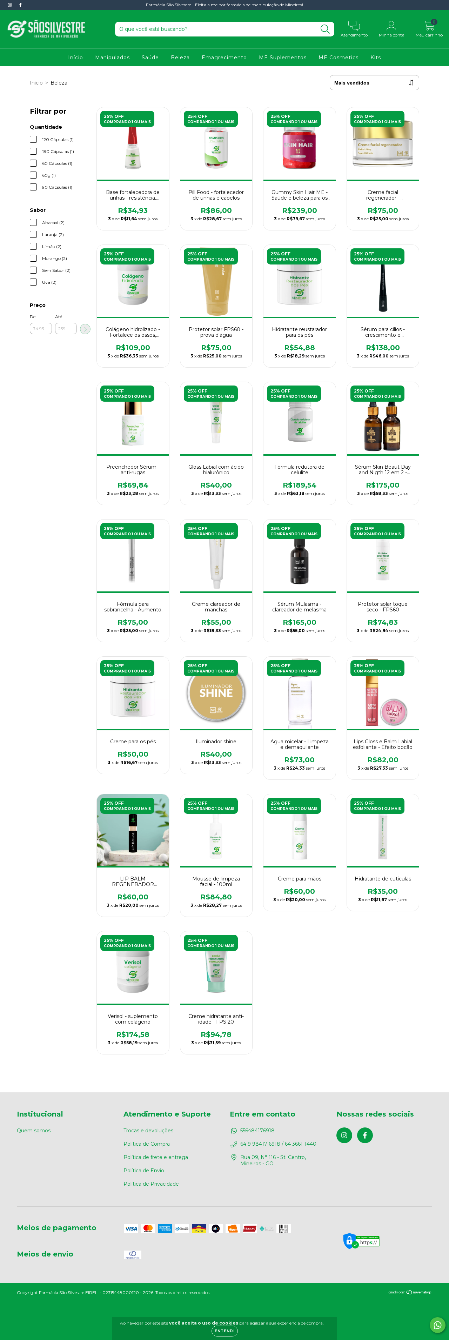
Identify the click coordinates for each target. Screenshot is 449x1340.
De (32, 316)
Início (75, 57)
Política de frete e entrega (155, 1157)
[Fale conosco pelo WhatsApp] (437, 1325)
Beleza (180, 57)
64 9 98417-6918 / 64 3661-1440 (278, 1144)
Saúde (150, 57)
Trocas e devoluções (148, 1130)
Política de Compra (146, 1144)
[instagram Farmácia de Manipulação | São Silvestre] (10, 5)
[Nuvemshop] (410, 1293)
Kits (375, 57)
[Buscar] (325, 29)
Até (58, 316)
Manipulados (112, 57)
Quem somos (34, 1130)
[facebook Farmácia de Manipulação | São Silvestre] (20, 5)
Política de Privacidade (151, 1184)
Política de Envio (143, 1170)
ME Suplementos (283, 57)
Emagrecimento (224, 57)
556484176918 (257, 1130)
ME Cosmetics (338, 57)
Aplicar (85, 329)
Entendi (225, 1331)
